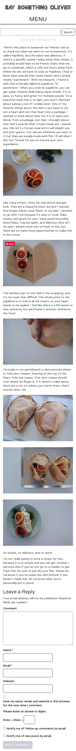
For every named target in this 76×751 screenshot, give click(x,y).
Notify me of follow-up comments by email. (36, 728)
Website (8, 681)
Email (7, 665)
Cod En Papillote (38, 39)
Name (8, 650)
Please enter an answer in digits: (24, 711)
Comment (10, 608)
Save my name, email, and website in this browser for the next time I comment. (36, 703)
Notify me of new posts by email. (29, 736)
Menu (38, 19)
